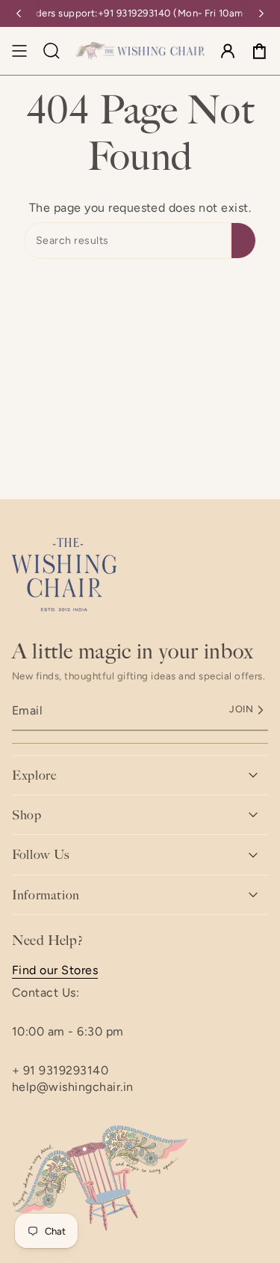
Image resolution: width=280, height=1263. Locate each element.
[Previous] (18, 13)
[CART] (259, 51)
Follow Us (41, 854)
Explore (34, 775)
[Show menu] (19, 51)
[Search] (243, 240)
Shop (27, 814)
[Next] (261, 13)
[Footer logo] (64, 574)
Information (46, 894)
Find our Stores (55, 970)
